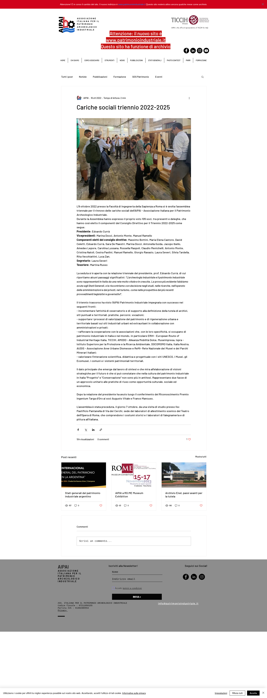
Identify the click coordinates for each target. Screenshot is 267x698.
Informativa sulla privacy (134, 693)
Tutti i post (67, 76)
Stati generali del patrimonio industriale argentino (82, 494)
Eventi (158, 76)
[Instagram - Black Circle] (202, 577)
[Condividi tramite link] (100, 429)
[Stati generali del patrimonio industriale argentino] (83, 475)
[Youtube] (206, 50)
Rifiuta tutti (237, 693)
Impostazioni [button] (221, 693)
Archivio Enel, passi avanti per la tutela (183, 494)
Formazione (119, 76)
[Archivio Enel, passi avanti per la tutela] (184, 475)
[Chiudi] (263, 693)
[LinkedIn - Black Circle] (193, 50)
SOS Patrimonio (140, 76)
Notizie (83, 76)
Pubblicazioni (100, 76)
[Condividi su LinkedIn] (93, 429)
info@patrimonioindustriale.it (178, 603)
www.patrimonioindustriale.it (131, 4)
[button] (154, 60)
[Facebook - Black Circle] (186, 50)
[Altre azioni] (189, 98)
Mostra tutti (200, 456)
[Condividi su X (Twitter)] (85, 429)
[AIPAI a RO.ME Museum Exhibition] (134, 475)
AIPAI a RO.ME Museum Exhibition (129, 494)
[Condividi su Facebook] (78, 429)
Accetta (253, 693)
